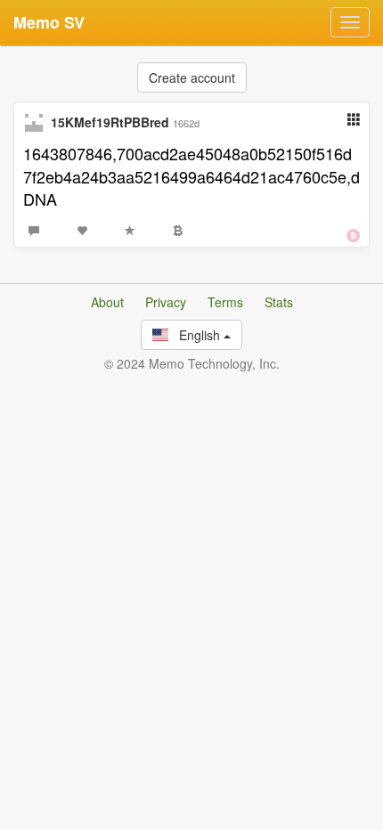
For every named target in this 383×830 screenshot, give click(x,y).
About (107, 302)
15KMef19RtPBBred (110, 122)
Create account (192, 77)
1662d (186, 123)
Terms (225, 302)
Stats (279, 302)
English (196, 335)
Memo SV (49, 22)
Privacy (165, 302)
